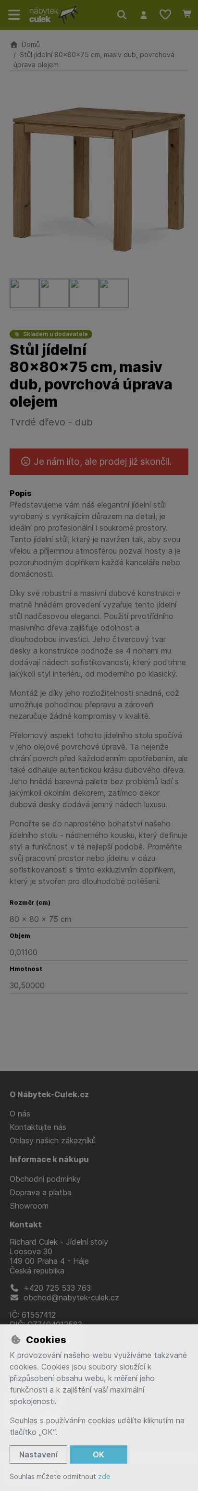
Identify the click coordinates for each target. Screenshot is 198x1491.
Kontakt (26, 1224)
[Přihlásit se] (143, 15)
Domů (31, 44)
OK (98, 1454)
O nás (20, 1113)
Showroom (29, 1206)
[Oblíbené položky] (165, 15)
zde (104, 1476)
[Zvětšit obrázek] (99, 179)
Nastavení (38, 1454)
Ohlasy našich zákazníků (53, 1140)
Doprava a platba (41, 1192)
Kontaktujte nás (38, 1127)
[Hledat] (122, 15)
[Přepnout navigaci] (14, 15)
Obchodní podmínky (45, 1179)
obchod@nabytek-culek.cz (70, 1297)
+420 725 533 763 (56, 1288)
